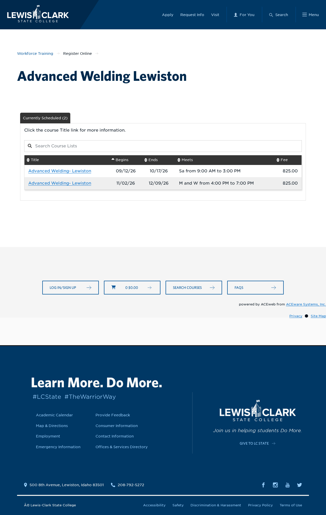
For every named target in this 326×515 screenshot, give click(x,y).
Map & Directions (52, 425)
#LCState (47, 396)
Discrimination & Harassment (216, 505)
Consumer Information (117, 425)
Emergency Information (58, 447)
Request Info (192, 14)
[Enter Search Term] (146, 146)
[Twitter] (299, 484)
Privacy (295, 316)
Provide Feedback (113, 415)
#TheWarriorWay (90, 396)
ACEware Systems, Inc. (306, 304)
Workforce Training (35, 53)
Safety (178, 505)
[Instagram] (275, 484)
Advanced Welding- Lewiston (59, 171)
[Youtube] (287, 484)
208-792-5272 (131, 485)
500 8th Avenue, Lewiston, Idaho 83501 (67, 485)
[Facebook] (263, 484)
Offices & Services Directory (122, 447)
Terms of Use (291, 505)
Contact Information (115, 436)
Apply (167, 14)
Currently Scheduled (45, 118)
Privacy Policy (260, 505)
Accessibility (154, 505)
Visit (215, 14)
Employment (48, 436)
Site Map (318, 316)
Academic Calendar (54, 415)
